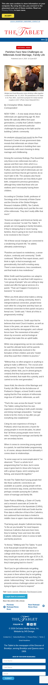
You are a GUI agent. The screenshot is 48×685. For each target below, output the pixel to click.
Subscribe (27, 21)
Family (9, 592)
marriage (15, 592)
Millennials (22, 592)
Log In (12, 21)
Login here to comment (15, 596)
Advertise (19, 21)
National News (24, 47)
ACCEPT (8, 16)
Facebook (28, 624)
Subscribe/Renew (19, 637)
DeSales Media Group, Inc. (27, 628)
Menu (43, 40)
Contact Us (36, 21)
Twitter (32, 624)
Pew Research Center (34, 592)
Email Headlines (24, 640)
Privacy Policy (8, 10)
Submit (8, 678)
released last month (23, 137)
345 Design (29, 631)
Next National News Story (33, 606)
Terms (41, 637)
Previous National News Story (13, 607)
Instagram (35, 624)
